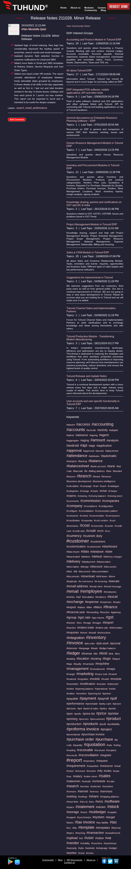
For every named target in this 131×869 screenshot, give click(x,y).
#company (74, 506)
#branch (84, 476)
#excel (113, 597)
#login (107, 658)
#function (104, 612)
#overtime (81, 693)
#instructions (104, 632)
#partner (106, 693)
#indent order (85, 627)
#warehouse (110, 843)
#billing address (97, 471)
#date (108, 551)
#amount (97, 440)
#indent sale (102, 627)
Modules (89, 7)
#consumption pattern (106, 511)
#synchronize (84, 817)
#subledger (97, 812)
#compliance (90, 506)
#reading (70, 750)
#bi (85, 471)
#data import (72, 551)
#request (102, 760)
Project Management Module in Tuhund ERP (91, 224)
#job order (90, 643)
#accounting (102, 424)
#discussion (110, 566)
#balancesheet (77, 466)
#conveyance (113, 515)
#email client (95, 586)
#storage (72, 812)
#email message (112, 586)
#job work (102, 643)
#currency (74, 536)
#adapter (113, 430)
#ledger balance (107, 648)
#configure (71, 511)
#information (115, 627)
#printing (71, 719)
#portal (112, 708)
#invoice (74, 642)
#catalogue (113, 486)
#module (115, 679)
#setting (71, 796)
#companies (110, 501)
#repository (89, 761)
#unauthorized (112, 833)
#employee (91, 591)
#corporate (86, 520)
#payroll (103, 698)
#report (74, 760)
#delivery (73, 561)
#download (88, 576)
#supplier (112, 812)
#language (84, 648)
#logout (116, 658)
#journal (115, 643)
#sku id (83, 801)
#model (105, 679)
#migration (82, 679)
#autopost (71, 461)
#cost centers (101, 520)
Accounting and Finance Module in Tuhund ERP (93, 39)
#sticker (101, 807)
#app (92, 445)
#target (110, 817)
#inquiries (72, 632)
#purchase (104, 739)
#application (104, 445)
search (20, 108)
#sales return (90, 776)
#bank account (98, 466)
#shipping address (109, 796)
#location (83, 658)
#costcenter (97, 526)
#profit (103, 724)
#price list (89, 713)
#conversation (96, 515)
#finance (110, 607)
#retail (117, 766)
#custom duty (92, 536)
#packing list (94, 693)
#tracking (80, 833)
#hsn (79, 622)
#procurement (97, 719)
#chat (103, 490)
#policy (103, 708)
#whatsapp (101, 848)
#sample (86, 781)
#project (106, 729)
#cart (95, 486)
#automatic (109, 456)
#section (84, 786)
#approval (74, 451)
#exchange (74, 602)
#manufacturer (97, 669)
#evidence (100, 597)
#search (72, 786)
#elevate (113, 581)
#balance (96, 461)
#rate (109, 745)
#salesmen (73, 781)
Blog (60, 860)
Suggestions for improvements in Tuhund (89, 277)
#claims (71, 495)
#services (106, 791)
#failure (81, 607)
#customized (93, 546)
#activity (102, 430)
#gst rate (84, 617)
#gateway (116, 612)
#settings (82, 796)
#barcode (78, 471)
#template (86, 827)
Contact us (69, 862)
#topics (70, 833)
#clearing (82, 496)
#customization (76, 546)
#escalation (88, 597)
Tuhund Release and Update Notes (86, 376)
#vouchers (96, 843)
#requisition (93, 766)
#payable (72, 698)
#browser (106, 476)
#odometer (113, 684)
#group (71, 617)
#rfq (99, 770)
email (28, 108)
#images (96, 622)
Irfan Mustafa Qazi (33, 29)
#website (90, 848)
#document (84, 571)
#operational (101, 688)
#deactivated (73, 556)
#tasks (69, 822)
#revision (91, 771)
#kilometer (71, 648)
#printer (113, 713)
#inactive (71, 627)
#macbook (88, 664)
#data (85, 551)
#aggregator (72, 440)
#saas (116, 771)
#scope (110, 781)
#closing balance (97, 496)
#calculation (72, 486)
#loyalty (77, 664)
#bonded (117, 471)
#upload (72, 838)
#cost (85, 525)
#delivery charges (112, 556)
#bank (111, 466)
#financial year (75, 612)
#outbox (70, 693)
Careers (102, 7)
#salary (77, 776)
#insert (83, 632)
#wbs (81, 848)
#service (94, 791)
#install (92, 632)
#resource (106, 766)
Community (48, 860)
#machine (102, 663)
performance (40, 108)
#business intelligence (104, 481)
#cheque (112, 491)
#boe (108, 471)
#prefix (77, 713)
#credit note (79, 531)
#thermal (115, 827)
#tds (74, 827)
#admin (70, 435)
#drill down (101, 576)
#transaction (95, 832)
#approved (88, 450)
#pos (69, 713)
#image (87, 622)
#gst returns (98, 617)
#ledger (73, 653)
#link (111, 653)
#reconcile (71, 755)
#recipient (111, 750)
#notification (87, 683)
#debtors (85, 556)
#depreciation (104, 561)
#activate (91, 430)
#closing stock (114, 496)
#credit (91, 530)
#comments (72, 501)
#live (117, 653)
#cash (103, 486)
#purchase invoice (92, 734)
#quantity (77, 745)
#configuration (106, 506)
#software (111, 801)
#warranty (71, 848)
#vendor (72, 843)
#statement (85, 806)
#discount (96, 566)
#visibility (85, 843)
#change (84, 491)
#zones (90, 853)
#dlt (75, 571)
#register (105, 755)
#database (97, 551)
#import (108, 622)
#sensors (71, 791)
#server (83, 791)
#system (98, 817)
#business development (78, 481)
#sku (91, 801)
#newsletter (72, 684)
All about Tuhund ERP (79, 70)
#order (112, 688)
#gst (109, 617)
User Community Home (78, 26)
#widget (113, 848)
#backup (82, 461)
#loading (70, 658)
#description (72, 566)
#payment (88, 698)
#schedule (98, 781)
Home (63, 7)
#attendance (76, 455)
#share (94, 796)
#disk (69, 571)
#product (113, 718)
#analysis (113, 440)
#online (70, 688)
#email (72, 591)
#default (97, 556)
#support (71, 817)
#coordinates (73, 520)
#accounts (75, 429)
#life (95, 653)
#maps (111, 668)
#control (84, 515)
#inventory (96, 637)
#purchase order (80, 739)
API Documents (74, 860)
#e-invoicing (101, 581)
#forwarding (92, 612)
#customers (97, 541)
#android (72, 445)
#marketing (84, 674)
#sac (69, 776)
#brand (96, 476)
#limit (103, 653)
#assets (100, 450)
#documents (72, 576)
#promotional (73, 734)
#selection (95, 786)
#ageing (93, 435)
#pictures (71, 708)
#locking (96, 658)
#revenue (80, 771)
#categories (72, 491)
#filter (89, 607)
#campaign (86, 486)
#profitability (113, 724)
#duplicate (71, 581)
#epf (78, 597)
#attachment (111, 450)
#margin (70, 674)
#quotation (94, 744)
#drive (112, 576)
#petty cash (105, 703)
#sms (99, 801)
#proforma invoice (82, 729)
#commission (90, 501)
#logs (69, 664)
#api (83, 445)
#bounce (70, 476)
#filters (97, 607)
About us (90, 860)
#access (83, 424)
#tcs (68, 827)
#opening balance (84, 688)
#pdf (113, 698)
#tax (113, 822)
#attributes (94, 456)
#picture (117, 703)
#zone (81, 853)
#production (73, 724)
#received (99, 750)
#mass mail (101, 674)
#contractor (72, 515)
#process (84, 719)
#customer (77, 540)
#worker (71, 853)
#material (71, 679)
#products (90, 724)
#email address (77, 586)
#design (85, 566)
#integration (75, 638)
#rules (108, 770)
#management (77, 669)
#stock (113, 806)
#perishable (92, 703)
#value (99, 838)
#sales (105, 776)
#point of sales (90, 708)
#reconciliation (89, 755)
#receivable (85, 750)
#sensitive (107, 786)
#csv (107, 531)
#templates (103, 827)
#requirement (75, 766)
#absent (70, 424)
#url (81, 838)
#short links (72, 801)
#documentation (100, 571)
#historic (70, 622)
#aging (84, 440)
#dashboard (109, 546)
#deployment (88, 561)
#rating (116, 745)
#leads (94, 648)
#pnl (79, 708)
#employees (110, 591)
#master (112, 674)
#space (70, 807)
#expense (92, 602)
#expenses (106, 602)
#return (70, 771)
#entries (70, 597)
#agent (104, 435)
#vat (108, 838)
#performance (75, 703)
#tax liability (102, 822)
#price (101, 713)
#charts (94, 491)
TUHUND (30, 7)
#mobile (95, 679)
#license (86, 653)
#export (71, 607)
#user (89, 838)
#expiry (117, 602)
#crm (100, 530)
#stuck (83, 812)
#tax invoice (85, 822)
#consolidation (86, 511)
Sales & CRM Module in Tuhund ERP (87, 252)
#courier (109, 526)
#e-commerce (85, 581)
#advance (82, 435)
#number (101, 684)
